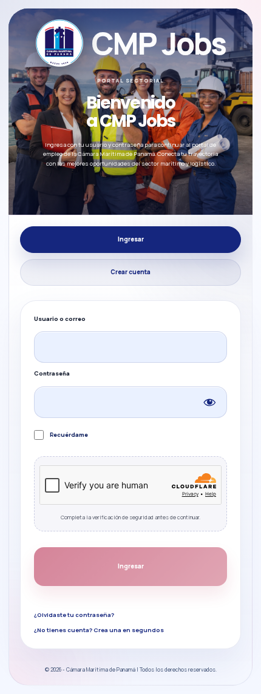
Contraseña (52, 373)
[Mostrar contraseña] (209, 402)
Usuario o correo (60, 319)
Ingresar (131, 239)
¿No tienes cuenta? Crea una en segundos (99, 630)
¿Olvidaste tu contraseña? (74, 615)
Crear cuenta (130, 272)
